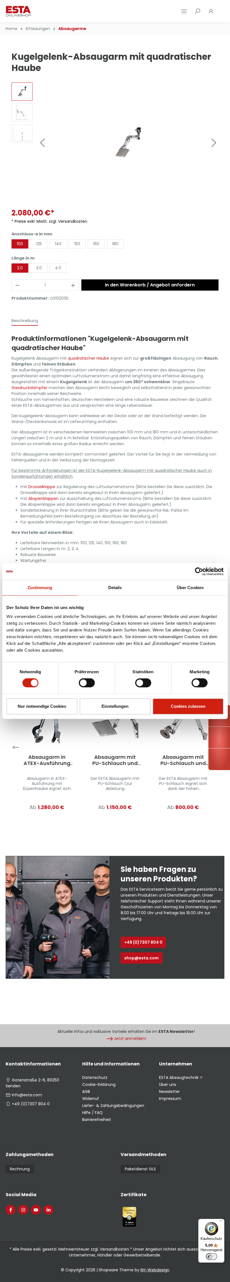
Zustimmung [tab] (39, 587)
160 (96, 244)
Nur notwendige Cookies (42, 706)
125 (39, 244)
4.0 (58, 268)
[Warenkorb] (221, 11)
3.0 (39, 268)
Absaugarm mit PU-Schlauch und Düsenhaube (183, 760)
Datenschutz (94, 1077)
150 (77, 244)
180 (115, 244)
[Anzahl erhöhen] (73, 285)
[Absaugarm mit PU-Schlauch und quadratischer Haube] (115, 720)
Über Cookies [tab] (190, 587)
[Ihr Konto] (211, 11)
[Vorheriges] (42, 143)
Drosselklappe (41, 487)
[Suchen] (197, 11)
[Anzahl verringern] (17, 285)
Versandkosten (114, 1249)
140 (58, 244)
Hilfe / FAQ (92, 1112)
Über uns (167, 1084)
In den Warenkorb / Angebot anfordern (150, 285)
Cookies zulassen (188, 706)
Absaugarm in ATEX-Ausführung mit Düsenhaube (47, 760)
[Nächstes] (214, 143)
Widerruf (90, 1098)
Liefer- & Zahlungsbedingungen (113, 1105)
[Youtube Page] (36, 1210)
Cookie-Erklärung (99, 1084)
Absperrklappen (43, 498)
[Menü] (184, 11)
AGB (86, 1091)
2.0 (20, 268)
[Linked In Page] (48, 1210)
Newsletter (169, 1091)
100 (20, 244)
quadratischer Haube (88, 358)
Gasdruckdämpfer (29, 387)
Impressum (170, 1098)
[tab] (25, 321)
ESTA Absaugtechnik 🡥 (180, 1077)
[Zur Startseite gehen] (34, 11)
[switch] (87, 682)
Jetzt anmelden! (130, 1038)
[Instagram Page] (23, 1210)
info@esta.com (27, 1095)
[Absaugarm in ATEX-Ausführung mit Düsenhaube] (47, 720)
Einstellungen (115, 706)
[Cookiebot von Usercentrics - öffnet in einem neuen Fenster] (199, 571)
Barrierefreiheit (96, 1119)
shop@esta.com (141, 958)
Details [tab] (115, 587)
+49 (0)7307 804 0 (143, 942)
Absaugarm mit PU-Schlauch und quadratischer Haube (115, 760)
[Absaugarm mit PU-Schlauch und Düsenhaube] (183, 720)
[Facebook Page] (10, 1210)
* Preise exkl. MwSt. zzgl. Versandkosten (49, 221)
